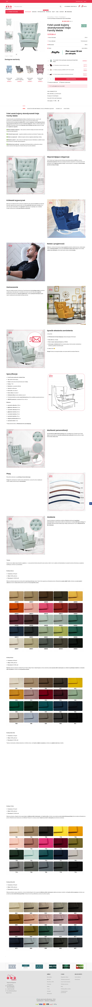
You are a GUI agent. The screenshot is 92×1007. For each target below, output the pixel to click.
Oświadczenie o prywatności (64, 992)
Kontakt (49, 991)
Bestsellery (49, 977)
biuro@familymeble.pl (11, 990)
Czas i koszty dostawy (65, 981)
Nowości (49, 979)
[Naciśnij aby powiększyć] (16, 54)
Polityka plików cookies (66, 988)
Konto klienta (78, 977)
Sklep (48, 986)
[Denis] (25, 966)
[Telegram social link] (58, 101)
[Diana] (39, 966)
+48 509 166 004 (10, 989)
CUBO (12, 966)
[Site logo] (8, 6)
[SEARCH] (60, 6)
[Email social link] (55, 101)
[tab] (24, 108)
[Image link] (11, 977)
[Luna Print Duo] (66, 966)
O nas (48, 988)
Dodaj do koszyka (71, 79)
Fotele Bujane (62, 16)
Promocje (49, 984)
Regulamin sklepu (64, 977)
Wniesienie (49, 993)
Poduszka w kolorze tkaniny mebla (62, 65)
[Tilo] (52, 966)
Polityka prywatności (65, 979)
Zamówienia (77, 979)
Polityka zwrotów (64, 984)
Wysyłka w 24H (50, 981)
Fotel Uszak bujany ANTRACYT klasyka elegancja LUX (40, 80)
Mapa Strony (9, 992)
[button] (7, 56)
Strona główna (50, 16)
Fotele (56, 16)
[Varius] (79, 966)
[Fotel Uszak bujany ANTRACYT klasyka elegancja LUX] (40, 69)
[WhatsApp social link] (57, 101)
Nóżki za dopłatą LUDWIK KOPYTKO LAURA (64, 69)
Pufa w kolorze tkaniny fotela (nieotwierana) (64, 74)
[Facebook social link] (7, 1)
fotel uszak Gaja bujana (57, 98)
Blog (62, 986)
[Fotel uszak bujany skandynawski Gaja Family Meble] (9, 69)
